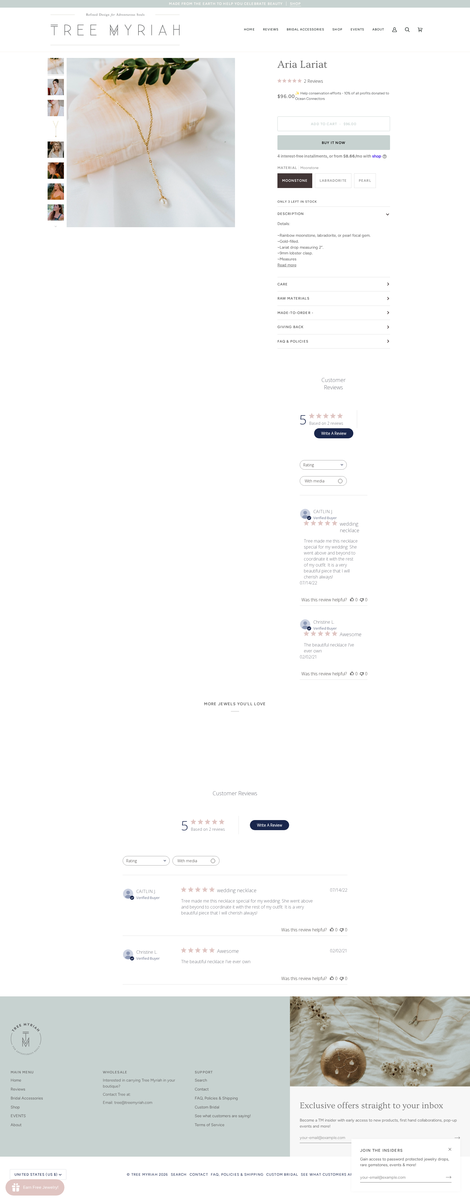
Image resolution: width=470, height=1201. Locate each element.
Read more (286, 265)
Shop (15, 1107)
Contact (202, 1089)
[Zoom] (77, 217)
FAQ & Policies (292, 341)
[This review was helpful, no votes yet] (352, 600)
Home (16, 1080)
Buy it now (333, 143)
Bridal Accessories (27, 1098)
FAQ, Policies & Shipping (216, 1098)
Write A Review (333, 433)
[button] (249, 30)
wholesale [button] (115, 1072)
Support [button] (204, 1072)
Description (290, 214)
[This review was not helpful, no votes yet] (362, 600)
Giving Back (290, 327)
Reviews (18, 1089)
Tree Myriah (144, 1174)
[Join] (444, 1177)
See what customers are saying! (223, 1115)
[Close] (452, 1147)
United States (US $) (36, 1174)
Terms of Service (209, 1124)
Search (201, 1080)
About (16, 1124)
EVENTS (18, 1115)
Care (282, 284)
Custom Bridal (207, 1107)
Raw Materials (293, 298)
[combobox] (323, 465)
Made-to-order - (295, 313)
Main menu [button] (22, 1072)
